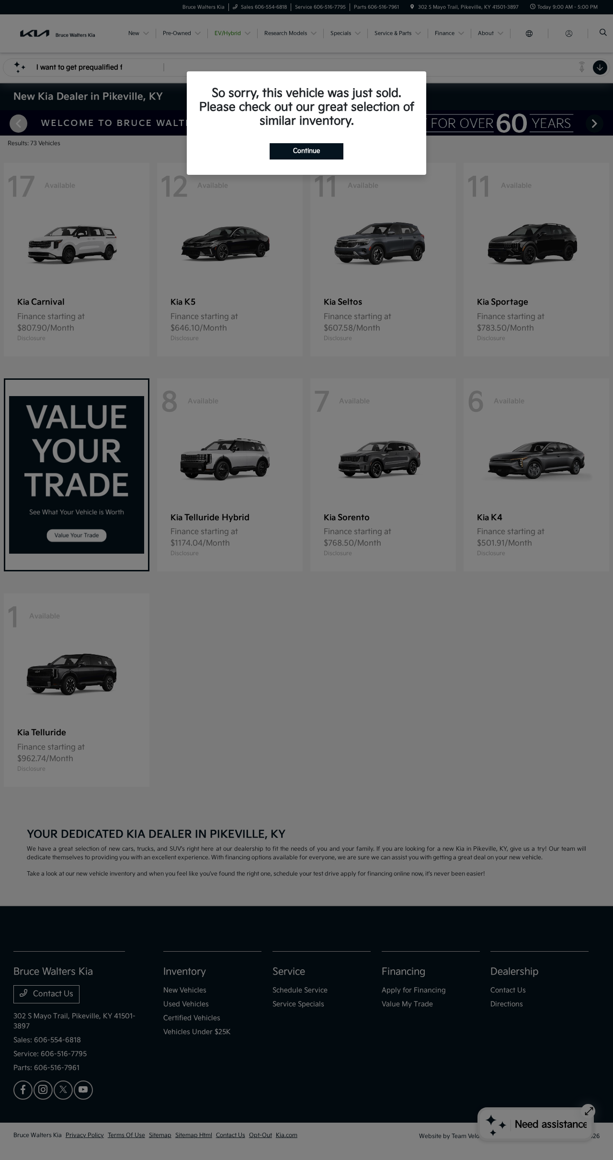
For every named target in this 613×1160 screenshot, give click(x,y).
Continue (306, 151)
